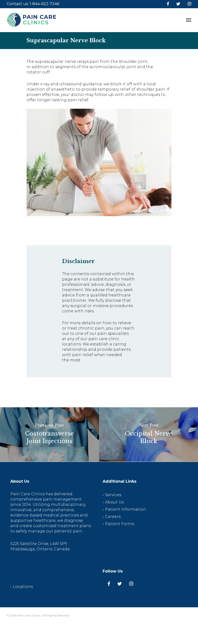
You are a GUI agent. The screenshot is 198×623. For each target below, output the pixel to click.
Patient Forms (119, 524)
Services (113, 495)
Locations (23, 586)
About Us (114, 502)
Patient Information (125, 509)
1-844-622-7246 (44, 3)
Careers (112, 516)
